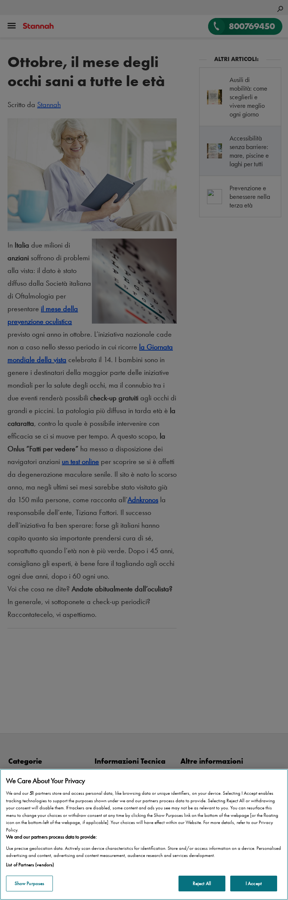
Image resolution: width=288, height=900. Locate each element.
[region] (144, 834)
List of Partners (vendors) (30, 864)
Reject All (202, 883)
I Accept (254, 883)
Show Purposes (30, 883)
